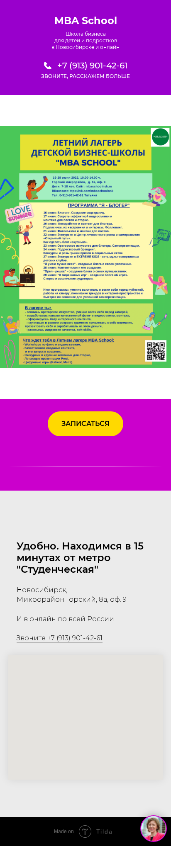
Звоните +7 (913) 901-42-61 (60, 638)
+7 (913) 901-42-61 (92, 65)
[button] (85, 423)
